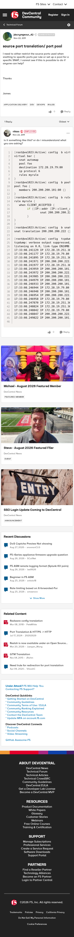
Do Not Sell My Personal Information (37, 918)
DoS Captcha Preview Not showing (31, 543)
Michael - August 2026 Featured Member (32, 386)
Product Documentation (37, 806)
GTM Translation (20, 654)
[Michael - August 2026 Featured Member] (37, 363)
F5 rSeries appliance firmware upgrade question (39, 554)
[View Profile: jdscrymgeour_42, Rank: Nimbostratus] (7, 36)
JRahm (29, 658)
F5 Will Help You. (25, 685)
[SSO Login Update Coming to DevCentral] (37, 487)
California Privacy (55, 912)
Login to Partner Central (37, 880)
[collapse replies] (37, 128)
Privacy (39, 912)
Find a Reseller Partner (37, 869)
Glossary (37, 813)
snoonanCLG (33, 547)
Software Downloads (37, 852)
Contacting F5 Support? (20, 689)
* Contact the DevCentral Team (24, 714)
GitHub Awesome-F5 (18, 740)
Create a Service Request (37, 848)
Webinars (37, 820)
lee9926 (31, 569)
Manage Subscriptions (37, 841)
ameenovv (32, 591)
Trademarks (16, 912)
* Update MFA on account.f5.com (25, 718)
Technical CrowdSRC (37, 778)
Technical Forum (14, 24)
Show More (39, 598)
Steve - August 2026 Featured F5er (29, 448)
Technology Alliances (37, 873)
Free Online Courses (37, 824)
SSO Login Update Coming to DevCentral (32, 510)
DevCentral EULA (37, 785)
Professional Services (37, 845)
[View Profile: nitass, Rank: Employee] (7, 133)
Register (53, 14)
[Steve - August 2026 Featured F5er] (37, 425)
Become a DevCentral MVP (37, 792)
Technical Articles (37, 775)
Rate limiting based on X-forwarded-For (34, 588)
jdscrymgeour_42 (23, 34)
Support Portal (37, 855)
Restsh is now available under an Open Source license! (38, 643)
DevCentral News (13, 391)
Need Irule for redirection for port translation (36, 665)
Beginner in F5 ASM (22, 577)
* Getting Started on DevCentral (25, 698)
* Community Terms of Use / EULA (26, 705)
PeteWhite (31, 624)
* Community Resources (20, 711)
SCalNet (31, 558)
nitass (16, 131)
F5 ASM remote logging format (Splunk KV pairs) (39, 566)
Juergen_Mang (35, 646)
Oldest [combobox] (64, 121)
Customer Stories (37, 817)
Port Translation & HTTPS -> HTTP (31, 631)
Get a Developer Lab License (37, 789)
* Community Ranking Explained (25, 708)
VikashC (31, 669)
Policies (29, 912)
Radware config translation (26, 620)
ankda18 (31, 580)
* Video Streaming (16, 733)
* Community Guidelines (20, 702)
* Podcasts (12, 727)
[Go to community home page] (26, 15)
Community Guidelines (37, 782)
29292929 (30, 635)
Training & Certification (37, 827)
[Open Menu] (68, 24)
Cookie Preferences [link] (37, 924)
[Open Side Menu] (5, 15)
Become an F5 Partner (37, 876)
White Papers (37, 810)
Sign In (65, 14)
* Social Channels (16, 730)
